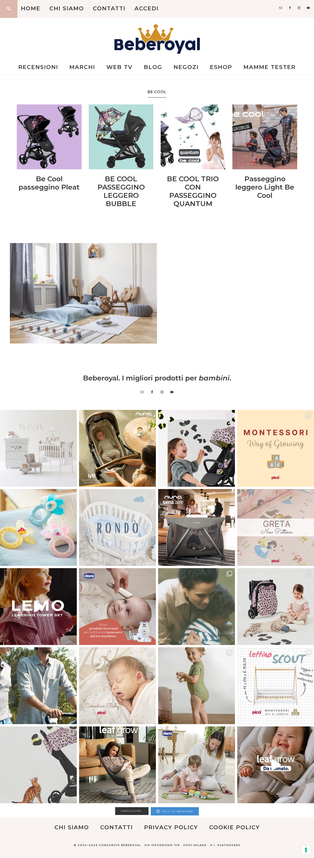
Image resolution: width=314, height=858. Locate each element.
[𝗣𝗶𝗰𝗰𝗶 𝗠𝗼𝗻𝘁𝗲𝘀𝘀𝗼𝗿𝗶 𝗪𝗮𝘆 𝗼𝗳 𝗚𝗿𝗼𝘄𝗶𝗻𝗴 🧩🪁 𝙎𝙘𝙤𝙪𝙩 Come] (275, 448)
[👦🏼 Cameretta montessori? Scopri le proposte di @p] (275, 685)
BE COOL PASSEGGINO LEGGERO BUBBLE (121, 191)
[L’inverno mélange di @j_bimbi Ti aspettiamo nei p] (196, 685)
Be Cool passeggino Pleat (49, 183)
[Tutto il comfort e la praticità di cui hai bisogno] (117, 448)
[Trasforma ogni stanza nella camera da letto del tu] (196, 527)
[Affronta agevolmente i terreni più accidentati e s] (38, 685)
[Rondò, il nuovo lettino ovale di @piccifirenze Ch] (117, 527)
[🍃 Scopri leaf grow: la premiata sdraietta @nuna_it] (275, 764)
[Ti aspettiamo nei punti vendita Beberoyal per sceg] (275, 606)
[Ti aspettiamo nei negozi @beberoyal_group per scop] (196, 606)
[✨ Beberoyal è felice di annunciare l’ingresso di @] (38, 448)
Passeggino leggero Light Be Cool (264, 187)
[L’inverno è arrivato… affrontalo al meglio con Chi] (117, 606)
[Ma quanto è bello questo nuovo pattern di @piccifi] (275, 527)
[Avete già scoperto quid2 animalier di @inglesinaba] (38, 764)
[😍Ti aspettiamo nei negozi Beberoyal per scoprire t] (117, 685)
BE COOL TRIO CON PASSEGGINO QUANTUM (193, 191)
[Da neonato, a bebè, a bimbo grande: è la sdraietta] (117, 764)
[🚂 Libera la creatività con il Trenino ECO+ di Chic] (196, 764)
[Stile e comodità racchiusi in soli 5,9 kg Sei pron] (196, 448)
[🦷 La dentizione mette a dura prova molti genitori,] (38, 527)
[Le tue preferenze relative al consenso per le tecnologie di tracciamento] (306, 850)
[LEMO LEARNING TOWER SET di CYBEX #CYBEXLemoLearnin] (38, 606)
